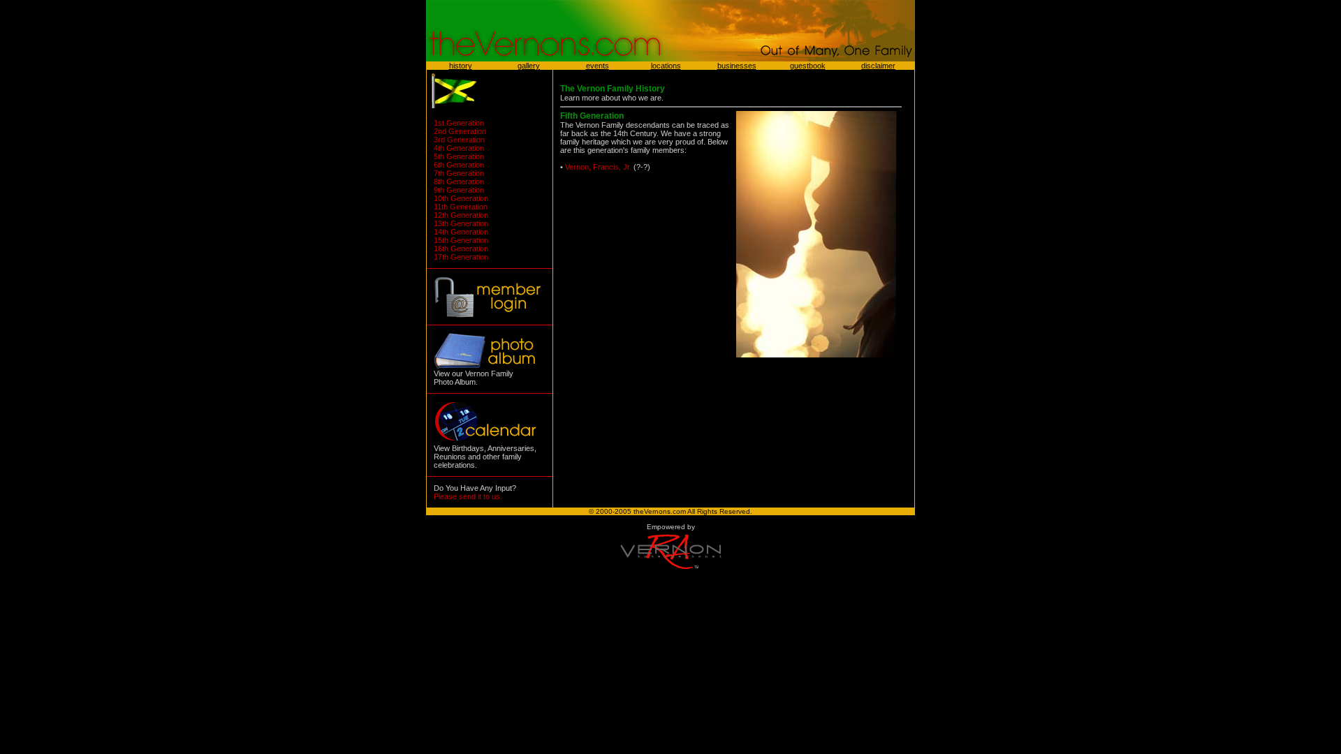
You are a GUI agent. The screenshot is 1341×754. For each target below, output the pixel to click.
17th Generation (461, 257)
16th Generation (461, 248)
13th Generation (461, 223)
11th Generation (461, 206)
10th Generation (461, 198)
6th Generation (459, 165)
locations (666, 65)
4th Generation (459, 148)
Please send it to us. (468, 496)
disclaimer (878, 65)
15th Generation (461, 240)
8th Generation (459, 181)
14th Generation (461, 232)
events (597, 65)
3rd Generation (459, 139)
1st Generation (459, 123)
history (460, 65)
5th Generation (459, 156)
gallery (529, 65)
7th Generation (459, 173)
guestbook (808, 65)
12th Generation (461, 215)
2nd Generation (460, 131)
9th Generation (459, 190)
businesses (736, 65)
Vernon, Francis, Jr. (598, 167)
